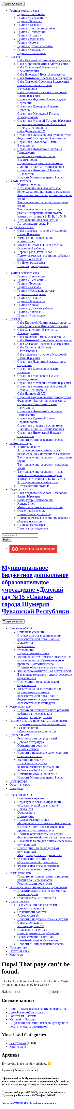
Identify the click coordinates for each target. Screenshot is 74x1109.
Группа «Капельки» (30, 49)
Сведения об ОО (20, 628)
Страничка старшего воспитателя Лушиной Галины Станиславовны (40, 164)
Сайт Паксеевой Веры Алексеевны (41, 74)
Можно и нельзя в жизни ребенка (40, 244)
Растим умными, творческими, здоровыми (38, 720)
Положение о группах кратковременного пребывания (38, 765)
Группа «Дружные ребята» (35, 46)
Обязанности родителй (32, 745)
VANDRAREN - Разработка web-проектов (35, 1103)
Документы (25, 642)
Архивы (7, 1070)
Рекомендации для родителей (37, 738)
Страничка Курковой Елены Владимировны (36, 157)
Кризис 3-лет (26, 241)
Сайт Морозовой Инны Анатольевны (42, 63)
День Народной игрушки (26, 1012)
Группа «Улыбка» (29, 24)
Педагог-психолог (21, 227)
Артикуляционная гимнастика (37, 220)
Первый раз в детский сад (34, 252)
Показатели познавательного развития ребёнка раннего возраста (43, 711)
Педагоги (15, 56)
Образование (26, 646)
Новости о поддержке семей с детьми (42, 752)
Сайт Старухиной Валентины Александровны (37, 69)
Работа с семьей (28, 749)
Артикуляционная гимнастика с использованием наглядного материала (43, 189)
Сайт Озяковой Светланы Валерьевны (43, 81)
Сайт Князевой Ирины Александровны (44, 60)
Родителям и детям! (22, 1016)
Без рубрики (17, 1043)
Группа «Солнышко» (31, 53)
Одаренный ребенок (31, 248)
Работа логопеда (20, 181)
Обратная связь (19, 784)
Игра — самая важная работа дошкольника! (38, 1008)
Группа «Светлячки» (31, 14)
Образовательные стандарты (36, 731)
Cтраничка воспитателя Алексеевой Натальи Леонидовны (41, 125)
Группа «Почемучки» (31, 32)
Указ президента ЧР (30, 759)
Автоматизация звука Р (33, 223)
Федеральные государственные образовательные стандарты (38, 701)
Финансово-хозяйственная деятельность (44, 671)
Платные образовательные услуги (40, 667)
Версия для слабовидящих (37, 548)
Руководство (25, 649)
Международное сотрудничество (39, 688)
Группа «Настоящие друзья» (36, 28)
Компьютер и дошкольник (35, 237)
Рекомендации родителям (34, 717)
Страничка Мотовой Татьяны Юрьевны (44, 120)
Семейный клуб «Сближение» (37, 774)
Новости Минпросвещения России (41, 177)
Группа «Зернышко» (31, 39)
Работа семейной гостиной (35, 770)
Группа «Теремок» (29, 21)
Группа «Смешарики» (32, 17)
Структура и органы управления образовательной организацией (39, 637)
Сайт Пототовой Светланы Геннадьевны (44, 78)
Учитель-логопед (28, 184)
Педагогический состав (33, 653)
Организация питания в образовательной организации (37, 694)
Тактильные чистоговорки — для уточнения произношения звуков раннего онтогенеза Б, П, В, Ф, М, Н (42, 213)
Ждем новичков (20, 706)
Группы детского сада (24, 10)
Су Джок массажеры (31, 262)
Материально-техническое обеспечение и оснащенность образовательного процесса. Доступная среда (44, 660)
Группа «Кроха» (28, 42)
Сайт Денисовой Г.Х (31, 131)
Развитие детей (27, 727)
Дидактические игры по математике (41, 724)
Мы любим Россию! (23, 1019)
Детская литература (30, 742)
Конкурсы (16, 788)
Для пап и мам (19, 735)
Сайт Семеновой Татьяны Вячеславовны (34, 86)
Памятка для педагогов (33, 266)
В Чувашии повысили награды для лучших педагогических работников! (38, 1024)
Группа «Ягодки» (29, 35)
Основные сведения (30, 632)
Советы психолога (29, 756)
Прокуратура (18, 781)
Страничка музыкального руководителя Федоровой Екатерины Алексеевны (44, 136)
